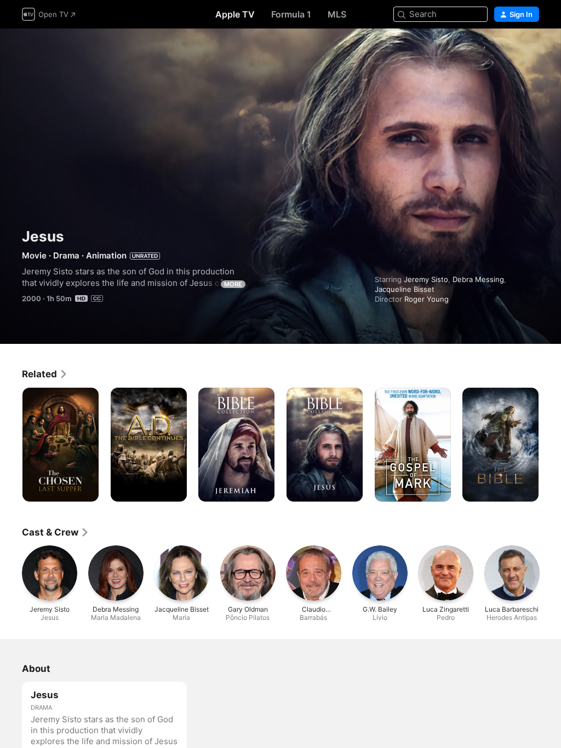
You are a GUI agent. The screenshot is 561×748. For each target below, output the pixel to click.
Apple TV (235, 14)
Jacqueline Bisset (404, 289)
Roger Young (426, 299)
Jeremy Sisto (426, 279)
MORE (233, 284)
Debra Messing (478, 279)
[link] (45, 374)
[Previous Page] (11, 444)
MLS (337, 14)
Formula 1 (291, 14)
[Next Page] (550, 444)
